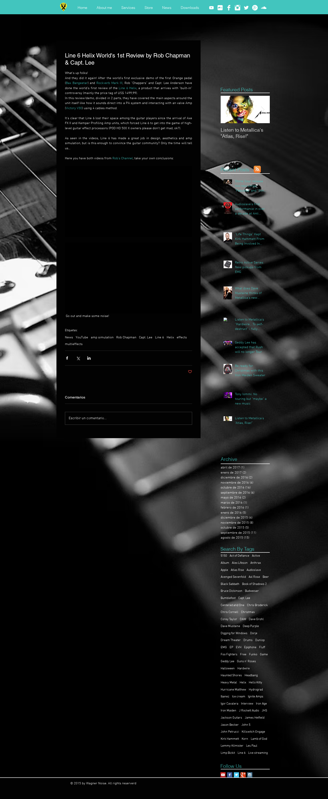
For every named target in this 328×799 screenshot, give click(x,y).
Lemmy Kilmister (232, 746)
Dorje (253, 633)
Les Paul (251, 746)
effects (182, 337)
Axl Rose (254, 577)
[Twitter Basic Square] (236, 774)
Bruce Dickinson (231, 591)
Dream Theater (231, 640)
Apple (224, 570)
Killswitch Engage (253, 732)
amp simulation (102, 337)
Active (256, 556)
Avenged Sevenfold (233, 577)
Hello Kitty (255, 683)
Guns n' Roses (246, 661)
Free (243, 654)
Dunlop (260, 640)
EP (231, 647)
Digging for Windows (234, 633)
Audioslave (254, 570)
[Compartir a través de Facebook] (67, 358)
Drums (248, 640)
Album (225, 563)
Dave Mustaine (230, 626)
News (69, 337)
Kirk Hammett (230, 739)
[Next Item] (263, 109)
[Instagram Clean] (237, 7)
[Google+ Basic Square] (243, 774)
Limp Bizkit (228, 753)
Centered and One (232, 605)
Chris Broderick (257, 605)
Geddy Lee (227, 661)
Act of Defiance (239, 556)
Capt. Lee (145, 337)
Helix (170, 337)
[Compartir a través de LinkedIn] (89, 358)
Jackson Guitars (231, 718)
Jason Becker (230, 725)
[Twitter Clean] (246, 7)
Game (264, 654)
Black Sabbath (230, 584)
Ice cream (238, 697)
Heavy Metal (229, 683)
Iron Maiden (228, 711)
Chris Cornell (229, 612)
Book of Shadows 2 (254, 584)
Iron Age (261, 704)
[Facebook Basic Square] (229, 774)
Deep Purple (251, 626)
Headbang (251, 675)
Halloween (228, 668)
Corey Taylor (229, 619)
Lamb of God (259, 739)
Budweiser (252, 591)
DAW (243, 619)
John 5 (245, 725)
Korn (245, 739)
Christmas (248, 612)
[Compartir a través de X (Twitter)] (78, 358)
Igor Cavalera (229, 704)
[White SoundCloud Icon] (263, 7)
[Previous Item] (228, 109)
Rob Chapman (126, 337)
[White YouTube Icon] (211, 7)
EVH (238, 647)
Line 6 (159, 337)
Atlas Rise (237, 570)
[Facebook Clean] (229, 7)
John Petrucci (230, 732)
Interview (247, 704)
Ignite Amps (255, 697)
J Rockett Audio (249, 711)
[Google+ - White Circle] (255, 7)
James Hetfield (254, 718)
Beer (266, 577)
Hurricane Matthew (233, 690)
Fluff (262, 647)
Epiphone (250, 647)
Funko (253, 654)
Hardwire (243, 668)
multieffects (74, 344)
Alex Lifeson (240, 563)
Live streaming (258, 753)
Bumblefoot (228, 598)
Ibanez (225, 697)
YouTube (82, 337)
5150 (224, 556)
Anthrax (255, 563)
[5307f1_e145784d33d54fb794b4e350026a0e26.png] (220, 7)
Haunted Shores (231, 675)
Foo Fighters (229, 654)
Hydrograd (256, 690)
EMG (224, 647)
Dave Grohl (256, 619)
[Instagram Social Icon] (249, 774)
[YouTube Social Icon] (223, 774)
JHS (264, 711)
